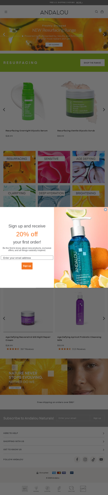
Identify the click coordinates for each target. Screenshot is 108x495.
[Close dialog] (105, 209)
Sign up (27, 266)
